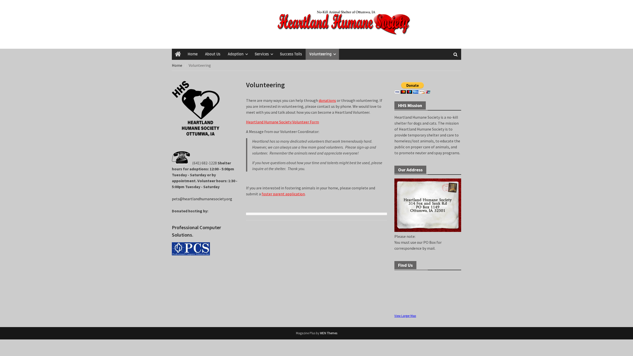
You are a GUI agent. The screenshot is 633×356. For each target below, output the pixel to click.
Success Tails (291, 54)
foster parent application (283, 193)
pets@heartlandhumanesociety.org (202, 198)
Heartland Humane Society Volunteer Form (282, 121)
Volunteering (320, 54)
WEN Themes (328, 333)
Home (193, 54)
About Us (212, 54)
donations (327, 100)
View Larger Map (405, 316)
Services (262, 54)
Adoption (236, 54)
